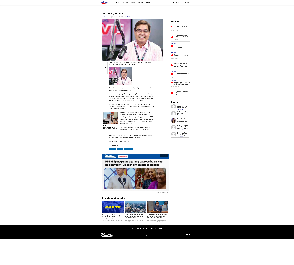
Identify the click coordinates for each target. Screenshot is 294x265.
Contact (157, 235)
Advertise (151, 235)
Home (103, 9)
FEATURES (140, 2)
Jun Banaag (128, 148)
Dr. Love (112, 148)
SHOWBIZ (125, 2)
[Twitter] (105, 69)
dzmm (120, 148)
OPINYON (148, 2)
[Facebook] (105, 67)
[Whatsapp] (105, 72)
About (136, 235)
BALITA (117, 2)
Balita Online (107, 16)
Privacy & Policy (143, 235)
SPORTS (133, 2)
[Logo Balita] (105, 3)
